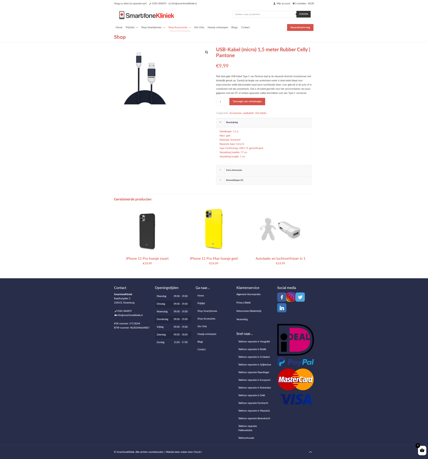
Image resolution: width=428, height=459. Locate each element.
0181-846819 (159, 4)
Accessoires (235, 113)
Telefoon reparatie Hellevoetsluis (247, 428)
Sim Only (202, 326)
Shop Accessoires (206, 319)
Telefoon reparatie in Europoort (254, 380)
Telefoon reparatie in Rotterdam (254, 388)
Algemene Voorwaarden (248, 294)
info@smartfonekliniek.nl (184, 4)
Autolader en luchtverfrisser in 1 (280, 258)
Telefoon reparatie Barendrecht (254, 418)
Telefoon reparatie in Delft (251, 395)
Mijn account (283, 4)
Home (200, 296)
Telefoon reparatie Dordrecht (253, 403)
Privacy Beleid (243, 303)
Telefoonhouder (246, 438)
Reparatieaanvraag (300, 27)
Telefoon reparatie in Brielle (252, 349)
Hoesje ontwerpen (206, 334)
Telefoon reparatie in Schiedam (254, 357)
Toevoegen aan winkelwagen (247, 101)
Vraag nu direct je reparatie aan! (130, 4)
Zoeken (303, 14)
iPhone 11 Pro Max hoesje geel (214, 258)
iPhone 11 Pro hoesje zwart (147, 258)
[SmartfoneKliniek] (146, 15)
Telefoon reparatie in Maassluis (254, 411)
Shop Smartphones (207, 311)
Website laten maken (176, 452)
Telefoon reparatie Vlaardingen (253, 372)
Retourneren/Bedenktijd (248, 311)
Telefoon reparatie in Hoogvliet (254, 342)
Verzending (242, 319)
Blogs (200, 342)
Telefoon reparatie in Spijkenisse (254, 365)
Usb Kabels (260, 113)
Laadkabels (248, 113)
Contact (201, 349)
